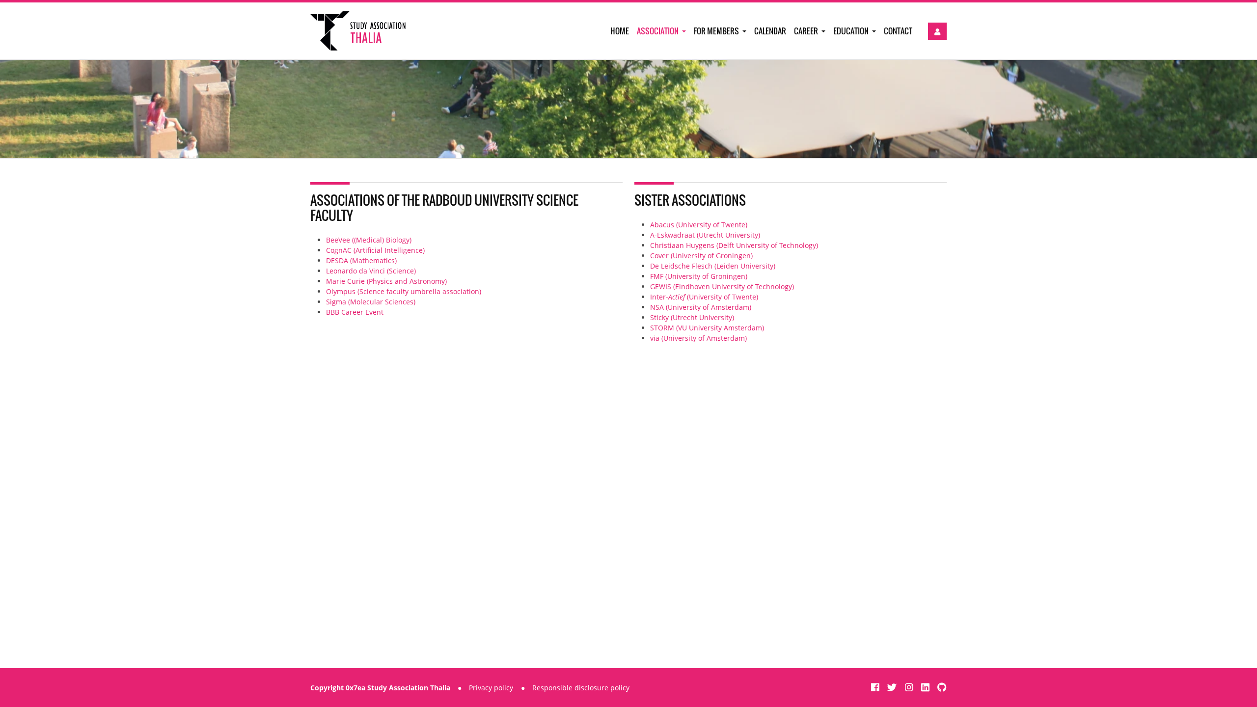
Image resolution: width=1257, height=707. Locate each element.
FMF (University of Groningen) (698, 276)
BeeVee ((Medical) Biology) (368, 240)
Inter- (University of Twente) (704, 296)
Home (619, 31)
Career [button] (807, 31)
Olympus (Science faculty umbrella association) (403, 291)
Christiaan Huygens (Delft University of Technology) (734, 245)
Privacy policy (491, 687)
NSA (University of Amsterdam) (700, 307)
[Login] (937, 31)
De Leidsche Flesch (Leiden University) (712, 266)
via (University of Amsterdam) (698, 338)
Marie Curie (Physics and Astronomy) (386, 281)
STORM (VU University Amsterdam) (707, 327)
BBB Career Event (354, 312)
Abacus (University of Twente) (698, 224)
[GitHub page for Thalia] (942, 687)
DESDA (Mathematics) (361, 260)
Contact (898, 31)
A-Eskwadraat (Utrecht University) (705, 235)
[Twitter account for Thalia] (893, 687)
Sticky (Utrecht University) (692, 317)
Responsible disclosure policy (580, 687)
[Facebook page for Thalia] (876, 687)
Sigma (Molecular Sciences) (370, 301)
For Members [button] (717, 31)
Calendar (770, 31)
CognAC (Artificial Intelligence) (375, 250)
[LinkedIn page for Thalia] (926, 687)
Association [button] (658, 31)
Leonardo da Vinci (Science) (371, 270)
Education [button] (851, 31)
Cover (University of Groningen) (701, 255)
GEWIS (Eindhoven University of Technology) (722, 286)
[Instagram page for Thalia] (910, 687)
